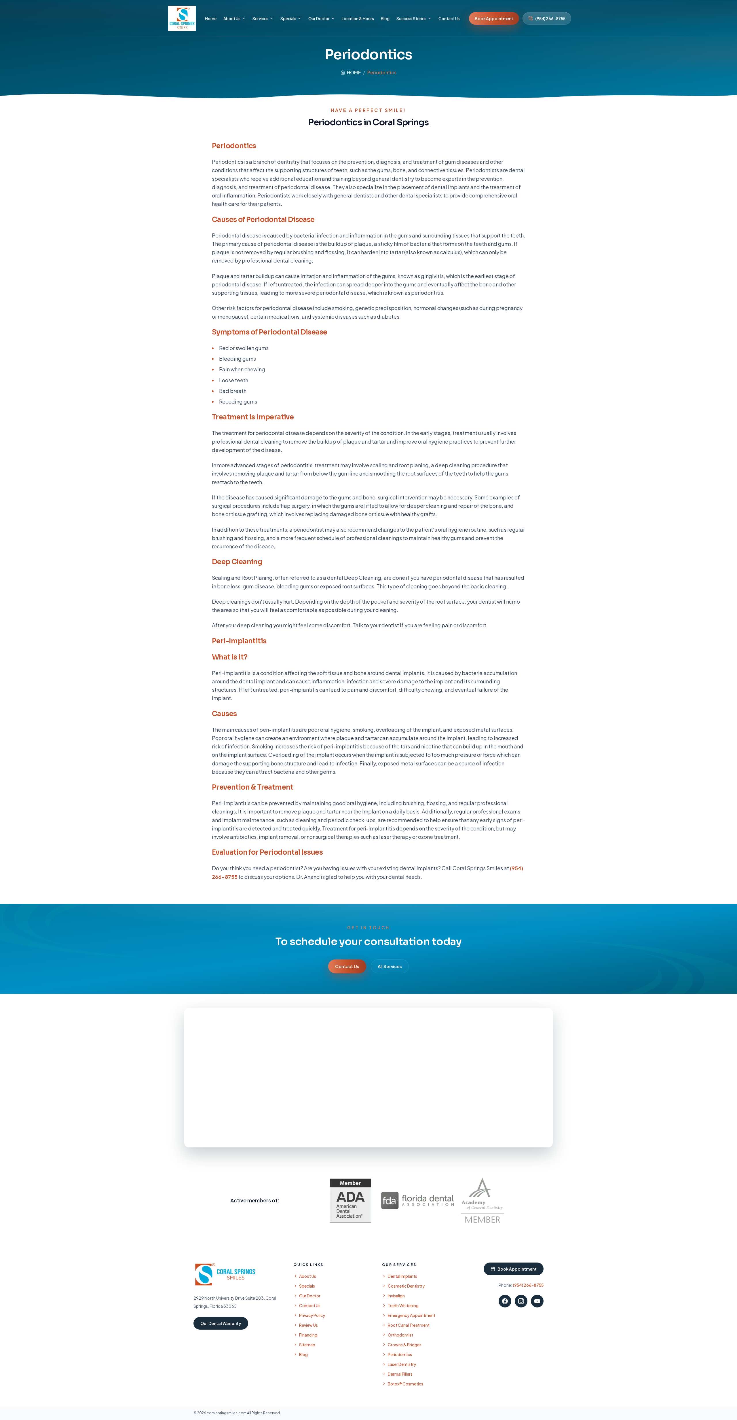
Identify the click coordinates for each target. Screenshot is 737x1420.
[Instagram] (521, 1301)
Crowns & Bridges (404, 1344)
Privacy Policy (312, 1315)
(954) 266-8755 (550, 18)
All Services (390, 966)
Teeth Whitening (403, 1305)
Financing (308, 1334)
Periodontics (400, 1354)
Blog (303, 1354)
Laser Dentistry (402, 1364)
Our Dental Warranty (220, 1323)
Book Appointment (494, 18)
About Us (307, 1276)
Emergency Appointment (411, 1315)
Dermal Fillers (400, 1374)
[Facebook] (505, 1301)
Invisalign (396, 1295)
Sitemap (307, 1344)
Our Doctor (309, 1295)
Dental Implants (402, 1276)
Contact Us (347, 966)
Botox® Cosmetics (405, 1383)
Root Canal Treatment (409, 1325)
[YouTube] (537, 1301)
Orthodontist (400, 1334)
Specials (307, 1285)
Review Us (308, 1325)
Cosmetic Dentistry (406, 1285)
